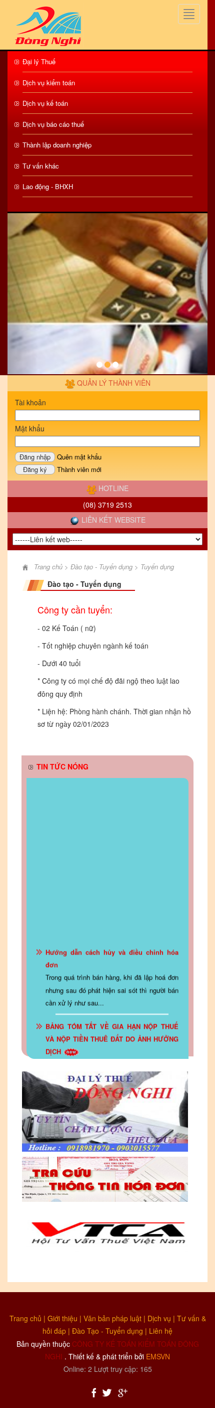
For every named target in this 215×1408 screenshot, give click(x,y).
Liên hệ (160, 1331)
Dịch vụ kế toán (45, 103)
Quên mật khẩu (79, 456)
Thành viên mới (79, 469)
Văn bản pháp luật (113, 1318)
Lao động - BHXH (47, 186)
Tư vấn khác (40, 166)
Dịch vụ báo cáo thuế (53, 124)
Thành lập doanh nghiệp (57, 144)
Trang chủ (26, 1318)
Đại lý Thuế (39, 61)
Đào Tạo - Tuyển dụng (107, 1331)
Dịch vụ (159, 1318)
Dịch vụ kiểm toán (48, 82)
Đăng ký (35, 469)
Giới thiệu (63, 1318)
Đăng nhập (35, 456)
